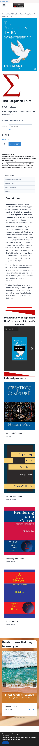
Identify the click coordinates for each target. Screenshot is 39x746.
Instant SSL (4, 1)
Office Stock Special (17, 158)
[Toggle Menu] (4, 5)
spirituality (15, 167)
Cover (4, 126)
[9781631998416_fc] (19, 44)
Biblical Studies (13, 156)
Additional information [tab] (13, 179)
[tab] (19, 68)
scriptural (11, 165)
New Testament (6, 158)
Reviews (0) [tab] (9, 183)
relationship (24, 164)
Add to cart (14, 144)
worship (30, 167)
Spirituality (5, 160)
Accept (5, 743)
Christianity (13, 162)
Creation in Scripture (14, 433)
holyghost (8, 164)
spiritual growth (6, 167)
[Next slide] (34, 684)
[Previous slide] (4, 684)
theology (20, 167)
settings (17, 739)
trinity (25, 167)
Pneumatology (28, 158)
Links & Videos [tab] (10, 187)
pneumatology (16, 164)
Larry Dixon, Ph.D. (16, 120)
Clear (10, 130)
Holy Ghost (27, 162)
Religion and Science (14, 496)
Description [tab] (9, 175)
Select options (11, 715)
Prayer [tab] (7, 191)
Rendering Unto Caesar (15, 559)
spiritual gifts (29, 165)
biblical (8, 162)
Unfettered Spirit (11, 707)
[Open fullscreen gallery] (35, 69)
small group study (20, 165)
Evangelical (20, 162)
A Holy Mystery (12, 621)
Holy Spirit (21, 156)
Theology (11, 160)
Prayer (34, 158)
